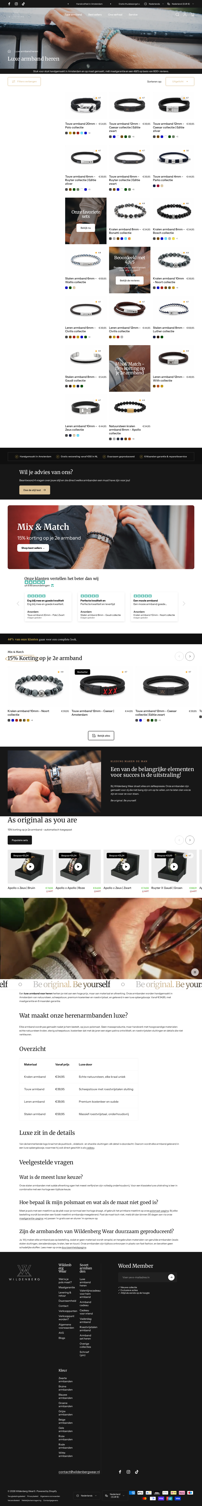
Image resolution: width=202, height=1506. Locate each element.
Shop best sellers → (33, 547)
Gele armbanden (66, 1429)
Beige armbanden (66, 1421)
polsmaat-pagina (159, 1210)
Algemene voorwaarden (66, 1326)
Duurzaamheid (67, 1300)
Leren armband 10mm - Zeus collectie (81, 427)
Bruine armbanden (66, 1388)
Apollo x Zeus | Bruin (21, 888)
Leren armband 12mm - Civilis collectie (125, 329)
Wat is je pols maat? (65, 1280)
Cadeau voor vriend (86, 1312)
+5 (177, 136)
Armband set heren (85, 1337)
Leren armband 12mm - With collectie (168, 378)
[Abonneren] (171, 1277)
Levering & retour (65, 1294)
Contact (63, 1305)
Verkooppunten (68, 1311)
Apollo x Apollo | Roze (70, 888)
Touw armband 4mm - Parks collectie (168, 178)
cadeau (90, 1147)
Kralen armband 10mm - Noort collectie (168, 280)
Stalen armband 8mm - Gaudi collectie (81, 378)
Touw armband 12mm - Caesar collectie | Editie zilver (168, 127)
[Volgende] (189, 656)
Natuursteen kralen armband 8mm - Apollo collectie (125, 429)
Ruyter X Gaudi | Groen (166, 888)
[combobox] (154, 4)
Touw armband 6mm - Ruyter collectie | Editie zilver (80, 180)
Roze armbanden (66, 1438)
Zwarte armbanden (66, 1379)
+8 (133, 439)
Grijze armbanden (66, 1413)
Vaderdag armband (85, 1320)
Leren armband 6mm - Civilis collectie (80, 329)
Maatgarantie (67, 1287)
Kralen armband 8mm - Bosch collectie (169, 231)
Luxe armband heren (85, 1282)
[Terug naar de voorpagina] (9, 51)
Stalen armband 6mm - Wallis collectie (81, 280)
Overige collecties (85, 1345)
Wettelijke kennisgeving (31, 1500)
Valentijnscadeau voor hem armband (90, 1293)
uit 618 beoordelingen (37, 585)
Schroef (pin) (84, 1353)
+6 (133, 136)
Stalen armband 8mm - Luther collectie (168, 329)
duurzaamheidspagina (74, 1247)
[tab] (20, 840)
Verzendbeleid (14, 1500)
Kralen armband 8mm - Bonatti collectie (125, 231)
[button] (19, 603)
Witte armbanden (66, 1454)
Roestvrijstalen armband (88, 1328)
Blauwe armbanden (66, 1396)
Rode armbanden (66, 1446)
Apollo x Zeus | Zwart (117, 888)
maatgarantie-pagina (31, 1218)
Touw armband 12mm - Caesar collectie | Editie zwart (124, 127)
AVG (61, 1332)
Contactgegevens (50, 1500)
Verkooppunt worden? (66, 1317)
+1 (177, 238)
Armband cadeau (85, 1303)
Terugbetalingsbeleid (16, 1496)
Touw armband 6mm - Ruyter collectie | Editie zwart (124, 180)
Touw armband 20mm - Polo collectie (81, 125)
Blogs (62, 1337)
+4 (89, 133)
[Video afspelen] (30, 867)
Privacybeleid (32, 1496)
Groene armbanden (66, 1404)
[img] (102, 582)
